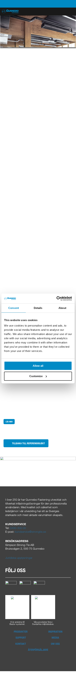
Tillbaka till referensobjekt (28, 443)
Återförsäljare (38, 649)
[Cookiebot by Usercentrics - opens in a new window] (56, 298)
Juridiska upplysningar (18, 557)
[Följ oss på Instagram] (25, 586)
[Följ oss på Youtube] (39, 586)
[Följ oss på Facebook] (11, 586)
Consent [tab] (13, 307)
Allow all (38, 365)
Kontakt (20, 643)
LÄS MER (9, 421)
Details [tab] (38, 307)
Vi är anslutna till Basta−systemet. (17, 622)
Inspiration (55, 631)
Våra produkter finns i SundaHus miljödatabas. (43, 622)
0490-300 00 (18, 528)
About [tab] (62, 307)
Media (55, 637)
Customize (36, 376)
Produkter (21, 631)
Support (21, 637)
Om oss (55, 643)
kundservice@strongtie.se (30, 531)
